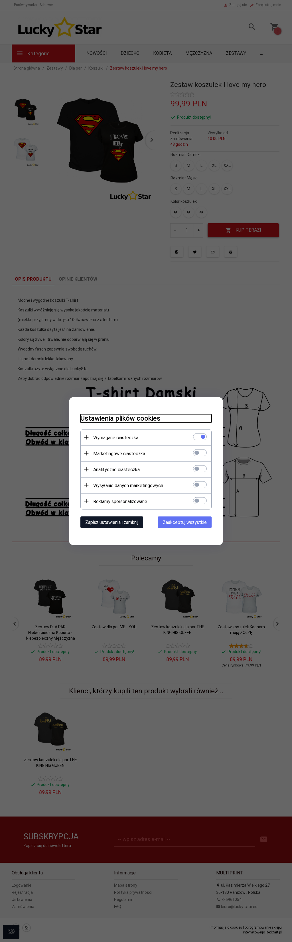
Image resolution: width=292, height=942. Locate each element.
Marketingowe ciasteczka (119, 453)
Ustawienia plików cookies (120, 418)
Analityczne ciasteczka (116, 469)
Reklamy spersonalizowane (120, 501)
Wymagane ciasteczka (115, 437)
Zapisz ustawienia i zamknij (111, 522)
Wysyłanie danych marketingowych (128, 485)
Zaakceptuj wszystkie (185, 522)
